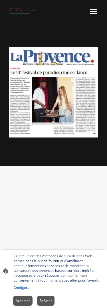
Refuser (46, 300)
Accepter (23, 300)
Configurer (22, 287)
